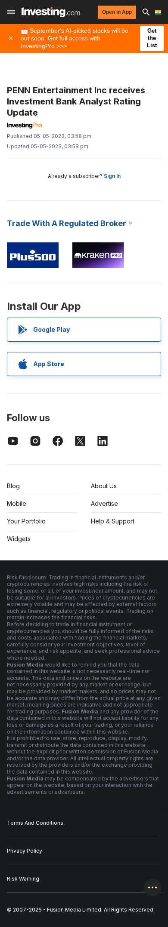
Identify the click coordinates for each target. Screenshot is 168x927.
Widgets (19, 538)
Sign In (112, 176)
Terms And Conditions (35, 823)
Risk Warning (23, 878)
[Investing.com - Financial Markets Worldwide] (51, 12)
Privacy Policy (24, 850)
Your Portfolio (26, 521)
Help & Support (112, 521)
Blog (13, 486)
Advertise (104, 503)
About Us (104, 486)
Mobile (16, 503)
